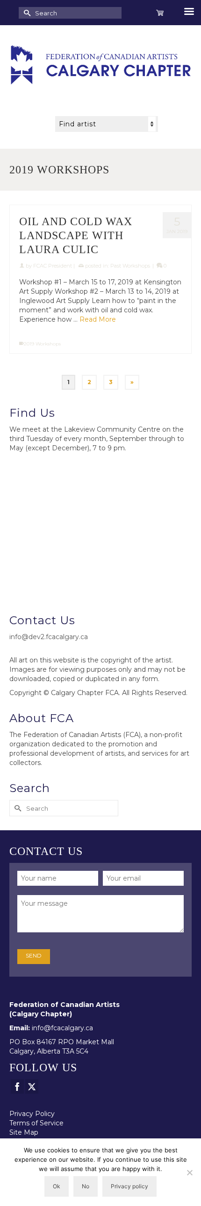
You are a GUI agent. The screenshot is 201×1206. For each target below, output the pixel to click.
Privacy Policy (32, 1114)
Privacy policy (129, 1186)
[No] (189, 1172)
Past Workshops (130, 265)
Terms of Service (36, 1123)
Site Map (23, 1132)
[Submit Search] (26, 13)
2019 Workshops (42, 344)
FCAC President (52, 265)
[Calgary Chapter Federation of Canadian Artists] (100, 64)
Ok (56, 1186)
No (85, 1186)
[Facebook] (17, 1086)
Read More (97, 319)
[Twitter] (31, 1086)
